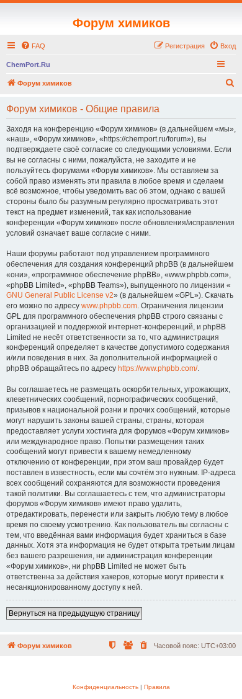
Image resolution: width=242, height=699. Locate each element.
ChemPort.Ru (28, 64)
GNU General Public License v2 (60, 295)
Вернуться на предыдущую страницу (74, 613)
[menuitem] (32, 45)
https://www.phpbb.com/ (157, 368)
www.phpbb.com (109, 305)
